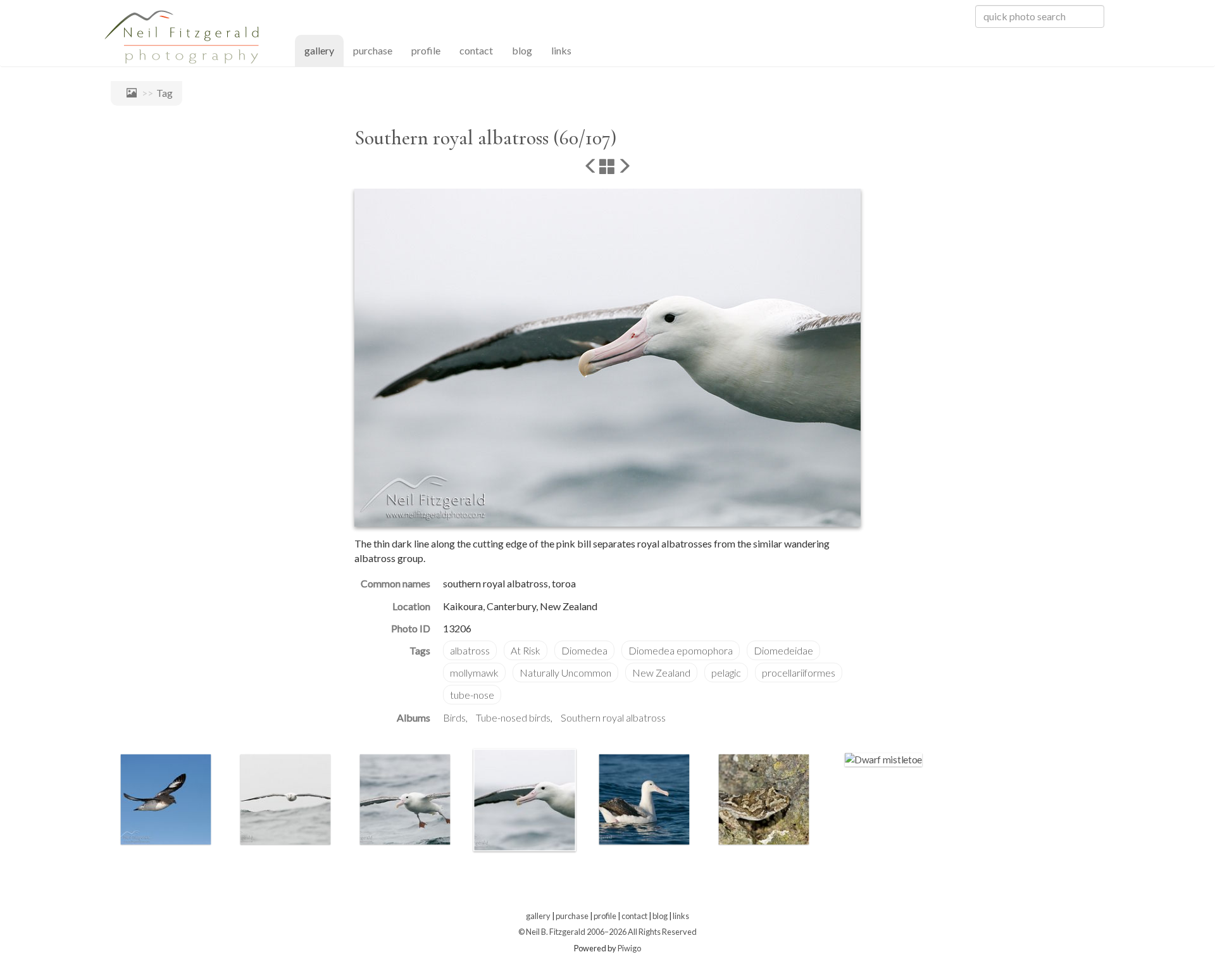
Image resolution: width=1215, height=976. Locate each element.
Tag (164, 93)
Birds (454, 717)
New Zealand (661, 672)
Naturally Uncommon (565, 672)
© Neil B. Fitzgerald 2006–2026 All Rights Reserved (607, 932)
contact (476, 50)
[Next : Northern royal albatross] (624, 167)
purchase (372, 50)
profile (425, 50)
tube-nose (472, 695)
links (561, 50)
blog (522, 50)
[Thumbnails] (607, 167)
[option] (165, 799)
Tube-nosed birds (513, 717)
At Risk (525, 650)
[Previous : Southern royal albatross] (591, 167)
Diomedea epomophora (680, 650)
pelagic (726, 672)
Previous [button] (101, 802)
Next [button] (944, 802)
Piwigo (629, 948)
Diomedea (584, 650)
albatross (470, 650)
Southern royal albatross (613, 717)
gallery (324, 50)
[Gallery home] (128, 93)
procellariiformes (798, 672)
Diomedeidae (783, 650)
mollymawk (474, 672)
